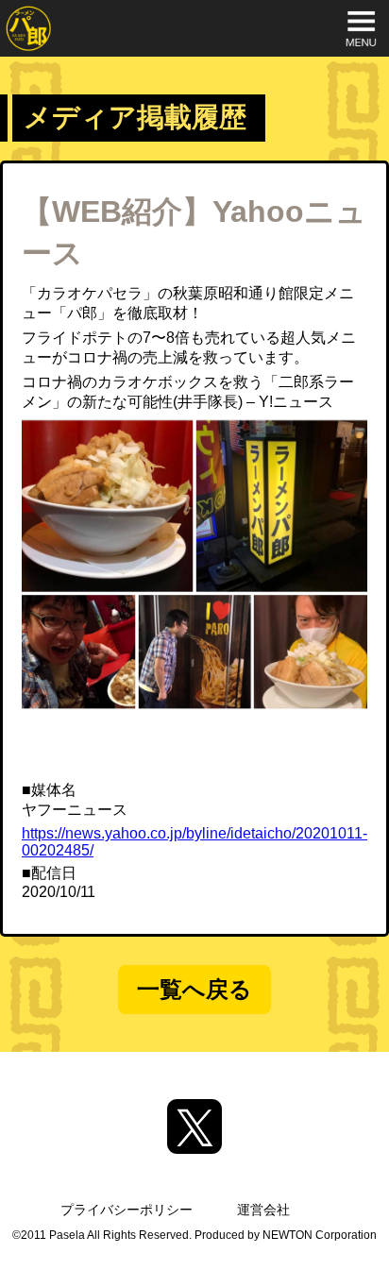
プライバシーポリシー (126, 1209)
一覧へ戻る (194, 989)
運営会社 (263, 1209)
